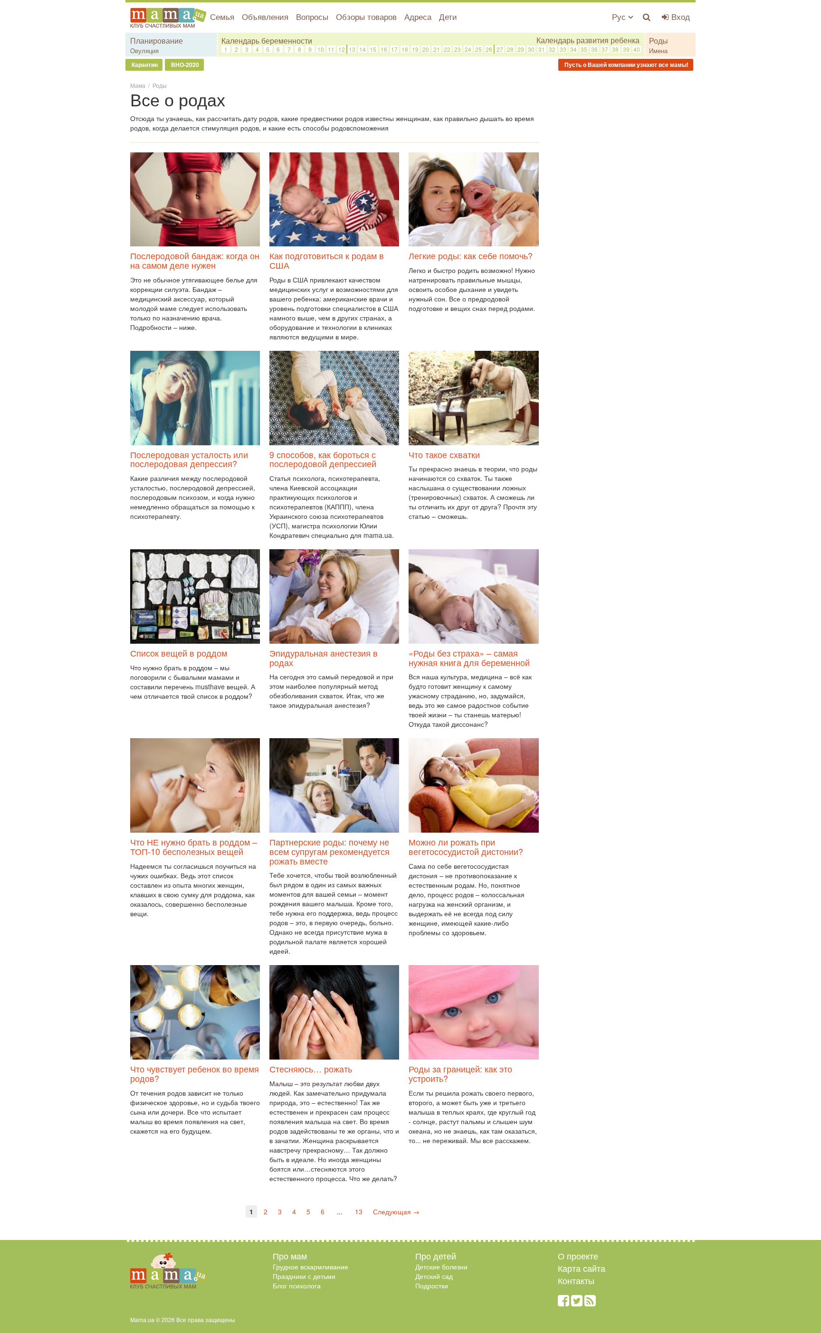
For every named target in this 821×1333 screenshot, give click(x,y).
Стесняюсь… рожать (310, 1068)
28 (510, 49)
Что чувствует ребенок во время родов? (194, 1073)
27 (499, 49)
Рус (620, 16)
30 (531, 49)
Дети (448, 16)
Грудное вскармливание (310, 1266)
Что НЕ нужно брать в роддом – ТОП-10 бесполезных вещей (193, 846)
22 (447, 49)
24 (468, 49)
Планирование (156, 40)
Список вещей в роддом (178, 653)
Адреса (417, 16)
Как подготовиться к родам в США (326, 260)
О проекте (578, 1255)
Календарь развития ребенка (588, 40)
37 (604, 49)
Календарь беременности (266, 40)
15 (373, 49)
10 (320, 49)
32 (552, 49)
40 (636, 49)
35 (584, 49)
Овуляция (144, 50)
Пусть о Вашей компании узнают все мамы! (625, 64)
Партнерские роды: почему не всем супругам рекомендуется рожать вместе (329, 851)
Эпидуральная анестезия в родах (323, 657)
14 (362, 49)
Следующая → (396, 1211)
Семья (222, 16)
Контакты (576, 1280)
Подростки (431, 1285)
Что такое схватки (444, 454)
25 (478, 49)
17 (394, 49)
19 (415, 49)
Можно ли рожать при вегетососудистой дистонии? (466, 846)
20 (425, 49)
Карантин (144, 64)
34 (573, 49)
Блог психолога (297, 1285)
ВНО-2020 (184, 64)
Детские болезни (441, 1266)
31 (541, 49)
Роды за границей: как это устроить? (460, 1073)
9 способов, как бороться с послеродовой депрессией (322, 459)
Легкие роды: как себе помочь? (471, 255)
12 (341, 49)
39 (626, 49)
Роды (658, 40)
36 (594, 49)
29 (520, 49)
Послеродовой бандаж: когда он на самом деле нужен (194, 260)
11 (331, 49)
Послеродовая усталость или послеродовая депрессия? (189, 459)
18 (404, 49)
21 (436, 49)
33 (563, 49)
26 (489, 49)
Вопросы (312, 16)
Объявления (265, 16)
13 (352, 49)
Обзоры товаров (366, 16)
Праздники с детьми (304, 1276)
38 (615, 49)
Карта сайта (581, 1268)
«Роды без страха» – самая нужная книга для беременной (469, 657)
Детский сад (434, 1276)
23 (457, 49)
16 (384, 49)
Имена (658, 50)
